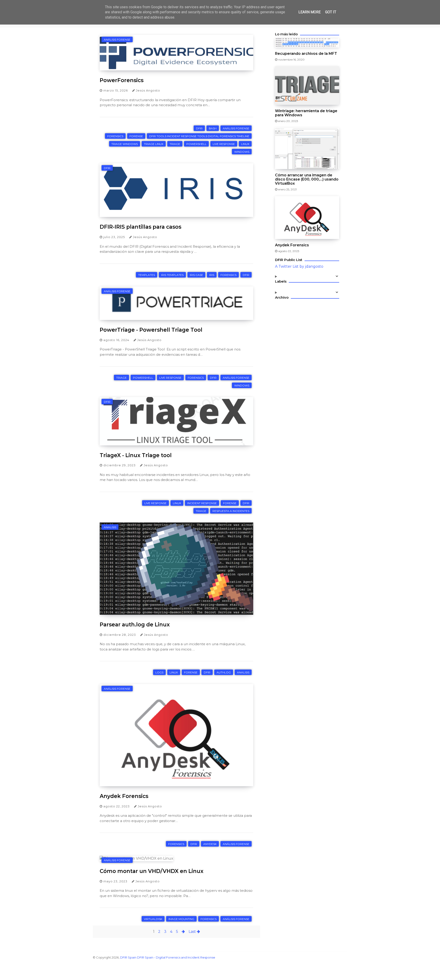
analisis (110, 527)
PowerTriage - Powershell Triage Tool (151, 330)
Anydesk (210, 844)
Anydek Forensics (124, 796)
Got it (330, 12)
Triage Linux (153, 144)
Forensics (115, 136)
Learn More (309, 12)
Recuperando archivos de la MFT (306, 54)
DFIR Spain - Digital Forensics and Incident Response (176, 957)
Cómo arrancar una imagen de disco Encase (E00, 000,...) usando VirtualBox (306, 179)
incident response (202, 503)
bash (213, 128)
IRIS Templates (172, 275)
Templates (146, 275)
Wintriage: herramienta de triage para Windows (306, 113)
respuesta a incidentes (230, 511)
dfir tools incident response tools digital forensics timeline (199, 136)
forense (136, 136)
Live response (155, 503)
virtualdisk (153, 919)
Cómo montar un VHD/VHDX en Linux (152, 871)
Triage (175, 144)
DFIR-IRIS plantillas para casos (140, 227)
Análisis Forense (117, 39)
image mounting (181, 919)
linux (245, 144)
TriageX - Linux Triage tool (136, 455)
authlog (224, 672)
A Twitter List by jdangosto (299, 266)
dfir (199, 128)
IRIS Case (196, 275)
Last (193, 931)
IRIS (211, 275)
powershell (196, 144)
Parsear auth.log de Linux (135, 624)
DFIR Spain (128, 957)
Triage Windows (124, 144)
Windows (241, 151)
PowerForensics (121, 80)
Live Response (224, 144)
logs (159, 672)
